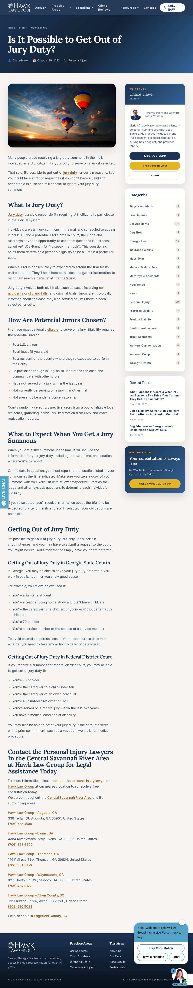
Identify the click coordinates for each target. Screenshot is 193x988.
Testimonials (117, 967)
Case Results (118, 961)
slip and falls (38, 293)
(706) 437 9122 (19, 886)
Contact (150, 7)
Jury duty (15, 214)
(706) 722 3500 (20, 824)
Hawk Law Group (21, 786)
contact (58, 781)
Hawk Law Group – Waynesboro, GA (36, 875)
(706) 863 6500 (20, 845)
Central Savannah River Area (69, 798)
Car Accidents (79, 950)
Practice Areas (58, 7)
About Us (115, 950)
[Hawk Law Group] (19, 7)
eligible (52, 329)
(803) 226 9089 (20, 906)
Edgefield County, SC (50, 916)
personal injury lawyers (90, 781)
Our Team (116, 956)
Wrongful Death (80, 961)
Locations (83, 7)
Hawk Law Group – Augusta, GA (32, 813)
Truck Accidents (80, 956)
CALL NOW (171, 7)
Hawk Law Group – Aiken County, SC (36, 895)
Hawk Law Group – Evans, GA (30, 833)
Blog (22, 27)
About (39, 7)
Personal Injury (38, 27)
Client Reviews (104, 7)
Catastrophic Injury (82, 967)
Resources (128, 7)
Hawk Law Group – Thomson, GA (33, 854)
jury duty (70, 172)
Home (11, 27)
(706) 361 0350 (20, 865)
